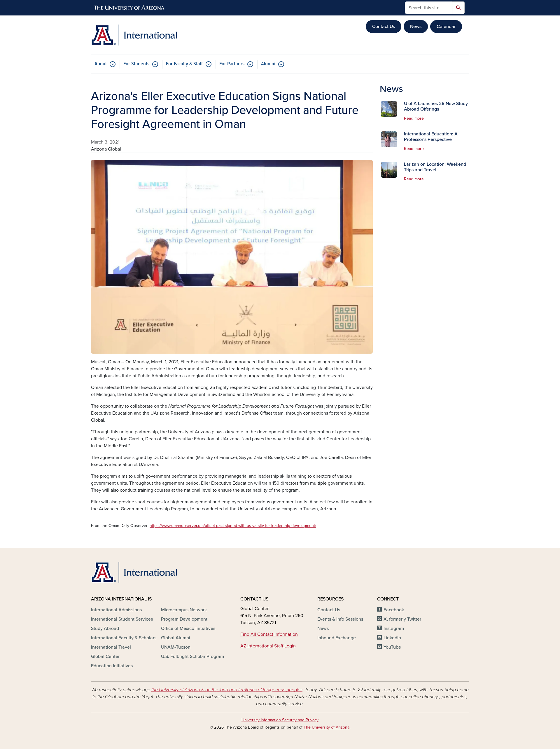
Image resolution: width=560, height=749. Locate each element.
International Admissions (116, 610)
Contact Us (383, 26)
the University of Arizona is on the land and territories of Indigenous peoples (226, 690)
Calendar (446, 26)
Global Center (105, 656)
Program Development (184, 619)
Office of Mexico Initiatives (188, 628)
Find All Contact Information (269, 634)
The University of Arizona (326, 727)
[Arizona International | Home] (151, 35)
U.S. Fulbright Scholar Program (192, 656)
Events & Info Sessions (340, 619)
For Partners (231, 64)
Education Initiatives (112, 666)
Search (458, 7)
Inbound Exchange (336, 638)
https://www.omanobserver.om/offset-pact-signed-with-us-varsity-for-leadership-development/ (233, 525)
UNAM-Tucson (175, 647)
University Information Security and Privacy (280, 719)
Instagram (394, 628)
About (100, 64)
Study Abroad (105, 628)
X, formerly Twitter (402, 619)
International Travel (111, 647)
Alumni (268, 64)
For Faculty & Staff (184, 64)
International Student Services (122, 619)
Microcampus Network (184, 610)
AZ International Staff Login (268, 646)
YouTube (392, 647)
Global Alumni (175, 638)
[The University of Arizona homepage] (130, 8)
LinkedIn (392, 638)
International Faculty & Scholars (123, 638)
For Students (136, 64)
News (415, 26)
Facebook (394, 610)
